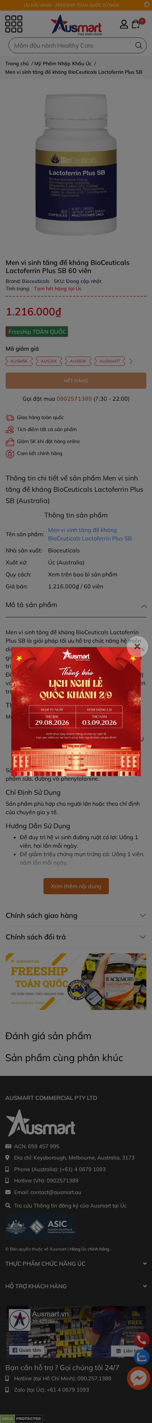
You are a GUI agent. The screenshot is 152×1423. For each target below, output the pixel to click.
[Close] (137, 646)
